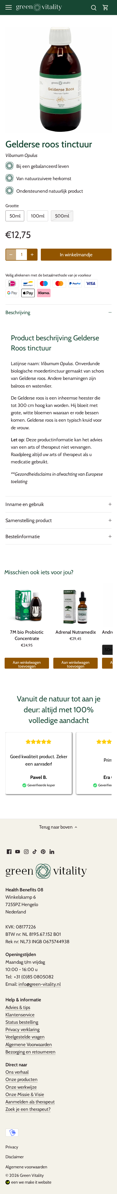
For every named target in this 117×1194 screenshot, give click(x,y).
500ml (62, 216)
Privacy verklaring (22, 1029)
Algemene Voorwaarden (28, 1044)
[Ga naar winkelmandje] (105, 7)
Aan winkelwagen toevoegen (27, 664)
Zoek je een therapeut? (28, 1109)
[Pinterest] (43, 851)
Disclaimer (14, 1156)
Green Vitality (32, 1175)
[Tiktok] (34, 851)
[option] (58, 80)
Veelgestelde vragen (25, 1037)
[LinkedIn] (52, 851)
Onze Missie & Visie (24, 1094)
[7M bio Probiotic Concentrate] (27, 605)
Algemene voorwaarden (26, 1166)
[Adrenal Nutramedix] (75, 605)
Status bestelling (21, 1022)
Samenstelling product (28, 520)
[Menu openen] (8, 7)
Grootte (12, 205)
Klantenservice (20, 1014)
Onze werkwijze (21, 1087)
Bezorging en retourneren (30, 1052)
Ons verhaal (17, 1072)
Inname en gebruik (24, 504)
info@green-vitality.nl (40, 984)
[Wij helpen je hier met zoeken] (94, 7)
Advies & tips (17, 1007)
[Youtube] (17, 851)
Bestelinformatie (22, 536)
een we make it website (31, 1182)
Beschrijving (17, 312)
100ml (37, 216)
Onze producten (21, 1079)
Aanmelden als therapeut (30, 1101)
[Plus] (32, 254)
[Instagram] (26, 851)
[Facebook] (9, 851)
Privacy (11, 1147)
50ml (15, 216)
